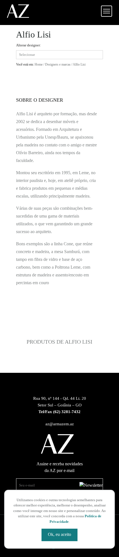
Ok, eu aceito (59, 534)
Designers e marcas (58, 64)
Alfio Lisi (79, 64)
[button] (106, 11)
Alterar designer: (28, 45)
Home (39, 64)
